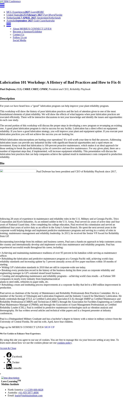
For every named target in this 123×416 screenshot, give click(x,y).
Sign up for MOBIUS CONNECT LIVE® (22, 327)
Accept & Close (8, 348)
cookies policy (64, 342)
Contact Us (18, 34)
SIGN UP (49, 327)
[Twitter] (9, 362)
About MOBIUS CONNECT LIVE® (32, 28)
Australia (30, 20)
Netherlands (33, 17)
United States (34, 15)
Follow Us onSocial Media (20, 39)
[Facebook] (9, 356)
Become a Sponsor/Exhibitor (27, 31)
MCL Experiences (25, 12)
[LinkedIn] (9, 368)
